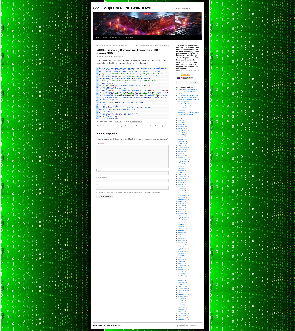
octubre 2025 (181, 128)
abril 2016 (181, 259)
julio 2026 (181, 120)
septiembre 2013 (182, 319)
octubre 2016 (181, 247)
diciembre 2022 (182, 176)
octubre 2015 (181, 267)
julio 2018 (181, 226)
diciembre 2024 (182, 147)
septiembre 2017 (182, 230)
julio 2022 (181, 182)
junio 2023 (181, 166)
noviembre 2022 (182, 178)
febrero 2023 (181, 172)
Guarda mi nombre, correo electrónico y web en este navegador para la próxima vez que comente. (129, 192)
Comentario (100, 143)
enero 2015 (181, 286)
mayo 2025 (181, 137)
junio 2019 (181, 224)
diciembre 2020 (182, 193)
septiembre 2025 (182, 131)
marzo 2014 (181, 307)
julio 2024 (181, 153)
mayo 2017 (181, 236)
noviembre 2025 (182, 126)
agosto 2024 (181, 151)
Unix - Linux (118, 122)
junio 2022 (181, 184)
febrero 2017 (181, 243)
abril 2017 (181, 238)
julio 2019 (181, 222)
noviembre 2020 (182, 195)
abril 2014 (181, 305)
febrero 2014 (181, 309)
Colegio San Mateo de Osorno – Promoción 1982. (118, 37)
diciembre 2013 (182, 313)
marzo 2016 (181, 261)
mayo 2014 (181, 303)
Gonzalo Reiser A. (119, 56)
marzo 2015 (181, 282)
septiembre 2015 (182, 270)
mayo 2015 (181, 278)
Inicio (97, 37)
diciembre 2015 (182, 265)
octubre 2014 (181, 292)
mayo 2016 (181, 257)
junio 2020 (181, 205)
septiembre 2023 (182, 162)
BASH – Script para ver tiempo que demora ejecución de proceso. (187, 91)
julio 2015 (181, 274)
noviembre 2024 (182, 149)
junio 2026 (181, 122)
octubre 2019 (181, 216)
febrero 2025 (181, 143)
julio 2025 (181, 135)
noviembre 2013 (182, 315)
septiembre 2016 (182, 249)
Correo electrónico (101, 177)
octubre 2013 (181, 317)
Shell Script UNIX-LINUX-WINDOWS (122, 7)
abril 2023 (181, 170)
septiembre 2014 (182, 294)
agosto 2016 (181, 251)
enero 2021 (181, 191)
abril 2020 (181, 209)
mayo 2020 (181, 207)
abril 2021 (181, 189)
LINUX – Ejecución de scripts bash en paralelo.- (111, 45)
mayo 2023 (181, 168)
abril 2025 (181, 139)
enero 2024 (181, 155)
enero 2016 (181, 263)
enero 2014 (181, 311)
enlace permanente (136, 122)
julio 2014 (181, 299)
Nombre (98, 170)
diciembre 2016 (182, 245)
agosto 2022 (181, 180)
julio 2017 (181, 234)
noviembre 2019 (182, 214)
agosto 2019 (181, 220)
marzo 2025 (181, 141)
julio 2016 (181, 253)
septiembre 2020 (182, 199)
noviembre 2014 (182, 290)
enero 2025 (181, 145)
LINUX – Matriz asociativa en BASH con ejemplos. (152, 45)
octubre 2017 (181, 228)
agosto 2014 (181, 296)
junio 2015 (181, 276)
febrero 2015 (181, 284)
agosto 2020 (181, 201)
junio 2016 (181, 255)
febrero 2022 (181, 187)
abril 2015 (181, 280)
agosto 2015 (181, 272)
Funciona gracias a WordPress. (187, 326)
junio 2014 (181, 301)
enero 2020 (181, 211)
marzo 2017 (181, 240)
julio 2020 (181, 203)
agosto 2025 (181, 133)
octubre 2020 (181, 197)
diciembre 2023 (182, 158)
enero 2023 (181, 174)
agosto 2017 (181, 232)
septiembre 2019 (182, 218)
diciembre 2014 (182, 288)
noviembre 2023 (182, 160)
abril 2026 (181, 124)
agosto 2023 (181, 164)
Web (97, 185)
